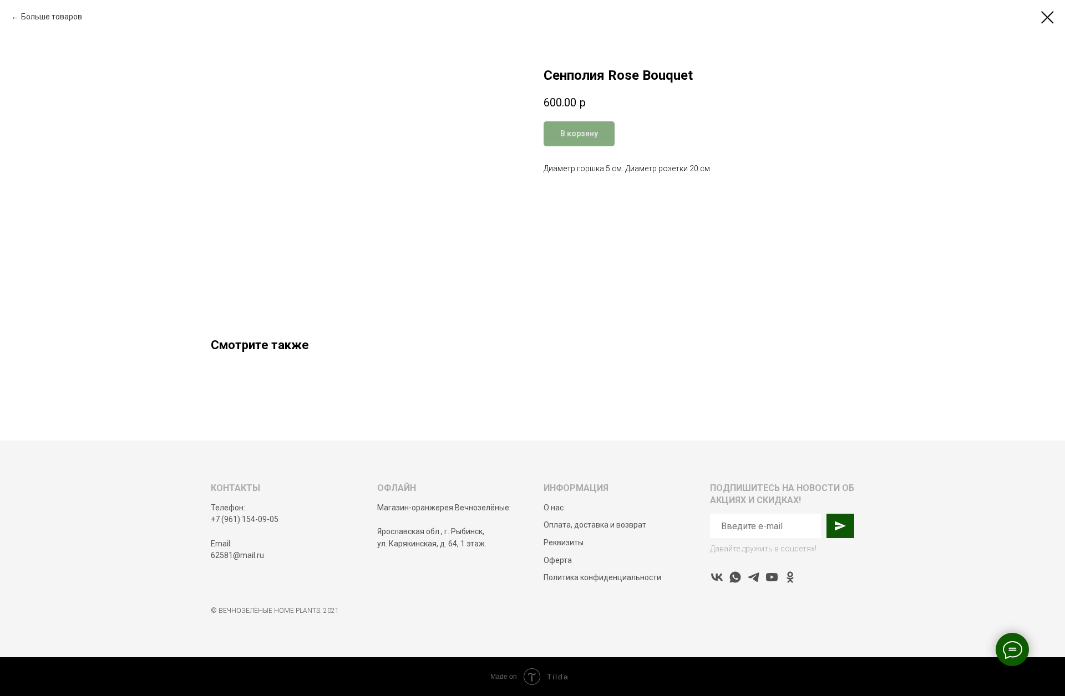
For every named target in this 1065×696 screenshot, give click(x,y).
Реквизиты (564, 542)
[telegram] (753, 577)
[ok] (790, 577)
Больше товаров (51, 16)
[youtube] (772, 577)
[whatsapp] (735, 577)
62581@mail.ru (237, 555)
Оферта (558, 560)
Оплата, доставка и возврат (595, 524)
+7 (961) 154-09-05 (244, 519)
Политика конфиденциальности (602, 577)
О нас (554, 507)
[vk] (717, 577)
